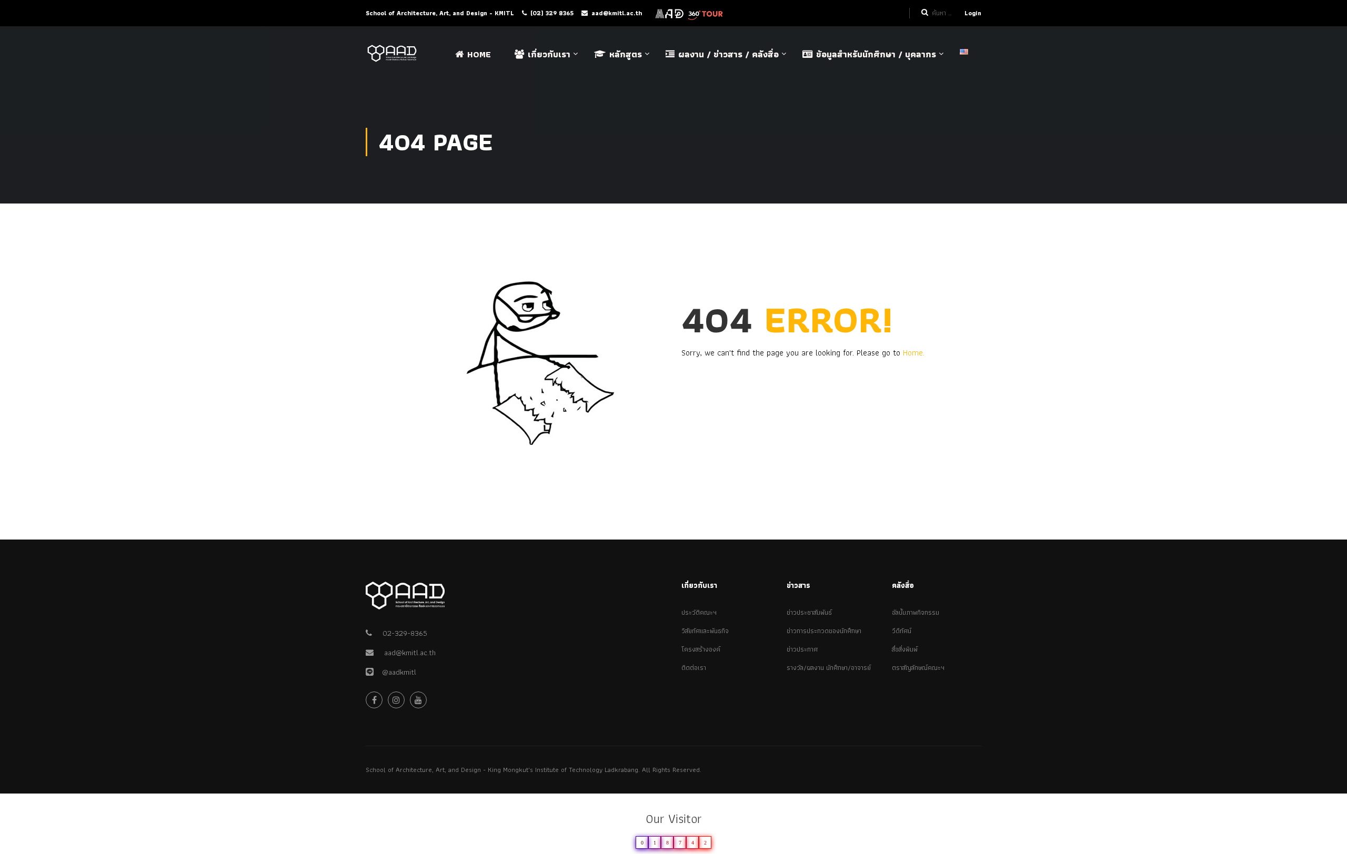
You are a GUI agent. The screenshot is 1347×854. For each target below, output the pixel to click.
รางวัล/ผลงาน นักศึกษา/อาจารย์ (829, 667)
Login (972, 13)
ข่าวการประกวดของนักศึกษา (824, 630)
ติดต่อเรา (693, 667)
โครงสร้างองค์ (700, 649)
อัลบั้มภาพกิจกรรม (915, 612)
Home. (913, 352)
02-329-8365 (405, 633)
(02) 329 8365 (552, 13)
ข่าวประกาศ (802, 649)
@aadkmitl (395, 672)
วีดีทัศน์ (901, 630)
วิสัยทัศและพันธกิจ (705, 630)
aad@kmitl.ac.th (616, 13)
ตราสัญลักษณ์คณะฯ (918, 667)
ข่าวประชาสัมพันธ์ (809, 612)
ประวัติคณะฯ (699, 612)
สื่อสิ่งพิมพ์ (905, 649)
